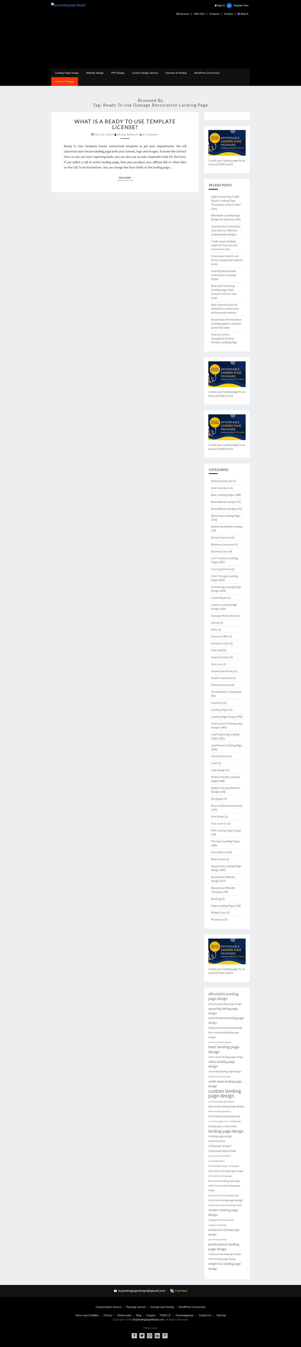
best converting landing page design (223, 1035)
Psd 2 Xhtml (218, 852)
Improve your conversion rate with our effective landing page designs (226, 230)
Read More (126, 177)
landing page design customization (220, 1139)
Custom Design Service (145, 72)
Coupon (150, 1315)
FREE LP (165, 1315)
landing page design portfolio (219, 1156)
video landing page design (222, 1258)
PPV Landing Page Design (226, 830)
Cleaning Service (221, 569)
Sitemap (221, 1315)
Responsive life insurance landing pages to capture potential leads (226, 323)
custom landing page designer (221, 1101)
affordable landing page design (223, 996)
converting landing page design (224, 1071)
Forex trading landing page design (224, 1116)
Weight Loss (218, 912)
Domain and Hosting (162, 1306)
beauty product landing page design (225, 1027)
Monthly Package (64, 81)
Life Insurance (219, 756)
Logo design (218, 770)
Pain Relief (217, 816)
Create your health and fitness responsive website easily (227, 260)
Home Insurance (221, 685)
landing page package (217, 1166)
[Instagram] (149, 1335)
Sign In (221, 5)
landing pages (234, 1166)
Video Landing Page (222, 905)
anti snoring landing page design (225, 1003)
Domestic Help (220, 643)
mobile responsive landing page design (225, 1205)
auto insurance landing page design (226, 1020)
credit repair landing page (219, 1076)
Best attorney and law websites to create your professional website (225, 308)
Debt (214, 629)
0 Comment (151, 134)
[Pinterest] (165, 1335)
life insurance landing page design (224, 1180)
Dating (215, 622)
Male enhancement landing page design (223, 1195)
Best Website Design (223, 502)
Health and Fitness (222, 671)
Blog (138, 1315)
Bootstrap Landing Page (225, 515)
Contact (228, 13)
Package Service (136, 1306)
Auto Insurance (220, 488)
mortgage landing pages (217, 1225)
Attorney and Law (221, 481)
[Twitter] (142, 1335)
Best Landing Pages (222, 495)
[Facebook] (134, 1335)
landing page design (226, 1131)
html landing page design (218, 1121)
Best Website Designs (224, 508)
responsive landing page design (224, 1254)
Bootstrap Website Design (227, 526)
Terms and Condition (87, 1315)
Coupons (214, 13)
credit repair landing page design (225, 1083)
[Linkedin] (157, 1335)
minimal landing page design (225, 1200)
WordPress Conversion (207, 72)
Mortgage (217, 798)
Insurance (217, 702)
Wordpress (217, 919)
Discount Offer (219, 636)
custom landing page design (224, 1093)
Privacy (108, 1315)
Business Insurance (222, 544)
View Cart (199, 13)
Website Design (95, 72)
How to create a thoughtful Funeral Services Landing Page (224, 338)
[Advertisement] (150, 42)
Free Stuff (216, 650)
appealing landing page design (223, 1011)
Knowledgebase (185, 1315)
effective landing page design (219, 1111)
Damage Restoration (223, 615)
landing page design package (222, 1150)
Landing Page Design (67, 72)
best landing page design (223, 1049)
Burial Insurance (220, 537)
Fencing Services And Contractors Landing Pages (223, 275)
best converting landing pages (219, 1042)
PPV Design (117, 72)
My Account (182, 13)
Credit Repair (219, 597)
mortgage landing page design (221, 1220)
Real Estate (218, 859)
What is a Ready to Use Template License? (125, 124)
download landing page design (226, 1106)
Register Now (241, 5)
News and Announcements (227, 805)
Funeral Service (220, 657)
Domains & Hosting (176, 72)
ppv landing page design (217, 1239)
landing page (235, 1121)
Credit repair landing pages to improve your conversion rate (224, 245)
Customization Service (108, 1306)
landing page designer (220, 1145)
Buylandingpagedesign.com (148, 1319)
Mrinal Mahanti (127, 134)
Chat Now (181, 1290)
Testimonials (124, 1315)
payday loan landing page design (224, 1232)
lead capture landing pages (220, 1176)
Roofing (216, 898)
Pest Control (219, 823)
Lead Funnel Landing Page (226, 745)
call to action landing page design (225, 1056)
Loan (214, 763)
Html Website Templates (226, 691)
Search (244, 13)
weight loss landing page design (224, 1266)
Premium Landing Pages (225, 841)
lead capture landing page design (225, 1170)
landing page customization (222, 1126)
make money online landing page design (224, 1188)
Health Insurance (221, 678)
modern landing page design (223, 1212)
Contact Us (205, 1315)
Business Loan (219, 551)
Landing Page (219, 709)
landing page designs (216, 1161)
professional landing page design (223, 1246)
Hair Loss (216, 664)
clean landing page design (221, 1064)
